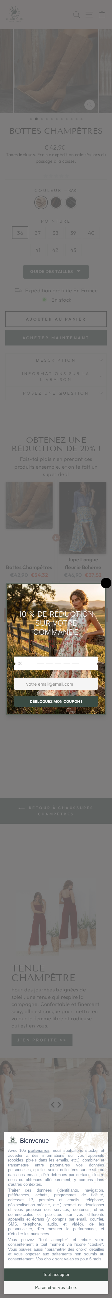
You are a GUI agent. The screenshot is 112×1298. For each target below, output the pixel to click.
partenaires (38, 1150)
